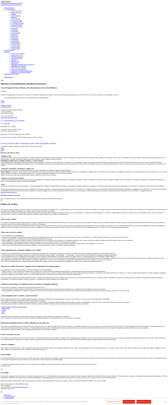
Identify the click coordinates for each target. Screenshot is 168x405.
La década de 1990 (16, 22)
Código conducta (16, 15)
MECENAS (14, 63)
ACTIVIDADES (9, 50)
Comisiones (14, 30)
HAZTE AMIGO (9, 8)
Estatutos (13, 14)
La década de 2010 (16, 25)
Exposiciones (15, 31)
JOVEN (17, 55)
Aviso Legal (4, 143)
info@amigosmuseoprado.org (9, 117)
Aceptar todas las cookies (143, 401)
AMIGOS (7, 52)
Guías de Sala (15, 41)
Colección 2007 (15, 47)
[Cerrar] (165, 402)
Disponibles (14, 38)
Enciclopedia (14, 39)
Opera (3, 313)
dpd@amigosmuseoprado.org (9, 192)
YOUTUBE (6, 123)
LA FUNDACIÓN (9, 9)
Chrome (4, 310)
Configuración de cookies (113, 401)
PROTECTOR (15, 61)
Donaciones (14, 28)
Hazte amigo (7, 395)
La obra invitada (15, 33)
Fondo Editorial (15, 42)
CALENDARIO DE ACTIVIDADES (14, 120)
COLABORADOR (16, 58)
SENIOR (17, 56)
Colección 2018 (15, 45)
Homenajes (14, 34)
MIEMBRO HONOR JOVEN (22, 64)
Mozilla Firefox (6, 308)
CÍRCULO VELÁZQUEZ (18, 69)
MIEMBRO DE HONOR (18, 66)
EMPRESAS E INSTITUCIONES (21, 72)
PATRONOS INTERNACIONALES (21, 71)
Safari (3, 311)
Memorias (14, 17)
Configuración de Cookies (27, 143)
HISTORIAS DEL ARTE (11, 74)
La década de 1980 (16, 20)
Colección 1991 (15, 49)
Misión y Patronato (16, 12)
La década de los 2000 (17, 23)
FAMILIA (14, 60)
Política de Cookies (13, 143)
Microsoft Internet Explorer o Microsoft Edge (14, 307)
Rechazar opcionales (129, 401)
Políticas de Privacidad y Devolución (46, 143)
